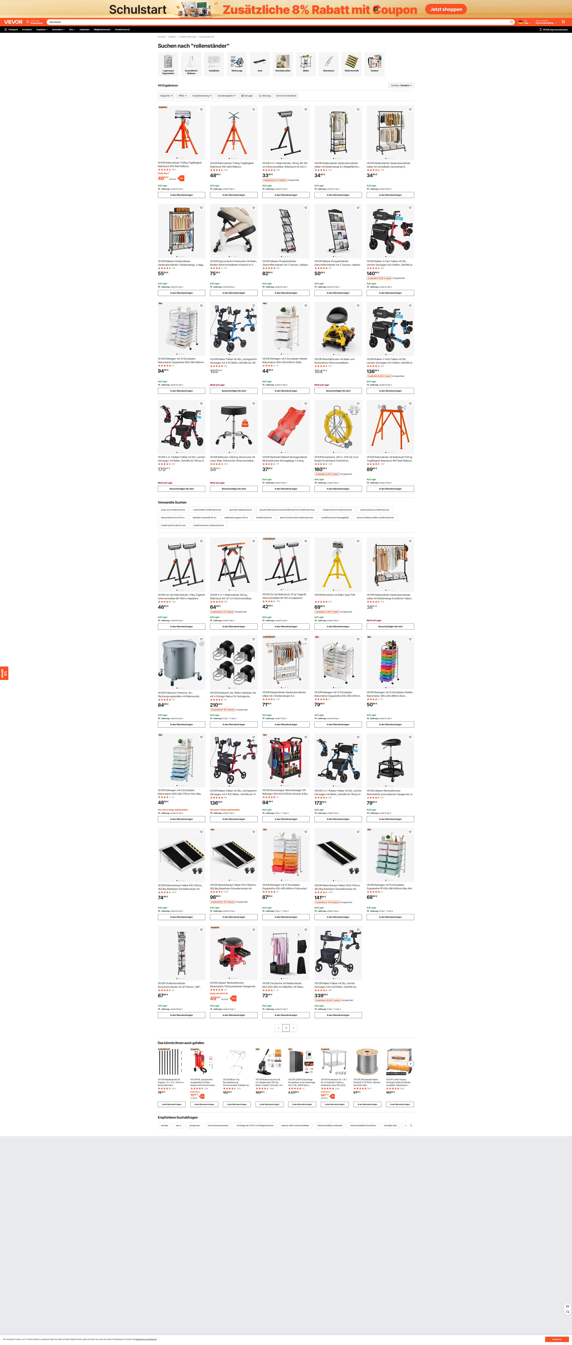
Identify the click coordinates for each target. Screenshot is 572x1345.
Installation (172, 37)
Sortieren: (395, 85)
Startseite (161, 37)
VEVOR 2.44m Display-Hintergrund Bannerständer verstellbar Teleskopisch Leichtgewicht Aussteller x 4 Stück (398, 1085)
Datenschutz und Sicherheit (146, 1339)
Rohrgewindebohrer (206, 37)
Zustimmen (557, 1339)
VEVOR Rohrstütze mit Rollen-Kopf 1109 (334, 594)
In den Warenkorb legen (181, 195)
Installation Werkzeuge (187, 37)
